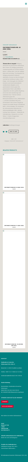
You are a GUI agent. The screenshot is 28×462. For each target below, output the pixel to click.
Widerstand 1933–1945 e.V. (8, 364)
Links (3, 426)
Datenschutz (5, 430)
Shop (2, 423)
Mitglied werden (7, 406)
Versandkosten (9, 57)
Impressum (4, 428)
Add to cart (13, 131)
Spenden (4, 401)
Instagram (14, 437)
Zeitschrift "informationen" (10, 45)
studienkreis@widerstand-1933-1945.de (11, 375)
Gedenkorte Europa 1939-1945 (9, 446)
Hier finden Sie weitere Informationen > (11, 415)
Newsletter (5, 425)
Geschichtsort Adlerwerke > (8, 448)
